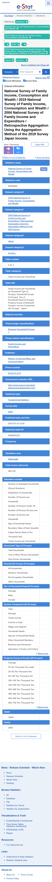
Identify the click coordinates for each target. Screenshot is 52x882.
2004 (10, 412)
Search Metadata (13, 81)
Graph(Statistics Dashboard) (19, 821)
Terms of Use (27, 875)
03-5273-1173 (14, 373)
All (7, 795)
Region (9, 833)
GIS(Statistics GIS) (14, 830)
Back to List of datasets (14, 157)
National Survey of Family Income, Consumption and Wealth (20, 171)
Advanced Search (11, 77)
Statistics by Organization (17, 809)
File (8, 802)
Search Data (31, 81)
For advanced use (14, 845)
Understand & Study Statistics (19, 857)
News (8, 773)
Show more (42, 653)
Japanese (6, 2)
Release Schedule (14, 776)
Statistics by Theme (15, 805)
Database (10, 798)
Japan (11, 241)
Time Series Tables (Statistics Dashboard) (16, 825)
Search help (41, 78)
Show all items (43, 157)
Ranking (10, 783)
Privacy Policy (12, 878)
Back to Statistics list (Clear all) (35, 65)
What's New (11, 780)
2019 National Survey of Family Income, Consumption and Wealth (21, 201)
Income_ (12, 253)
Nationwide (13, 459)
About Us (10, 875)
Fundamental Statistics (18, 400)
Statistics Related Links (16, 860)
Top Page (8, 15)
